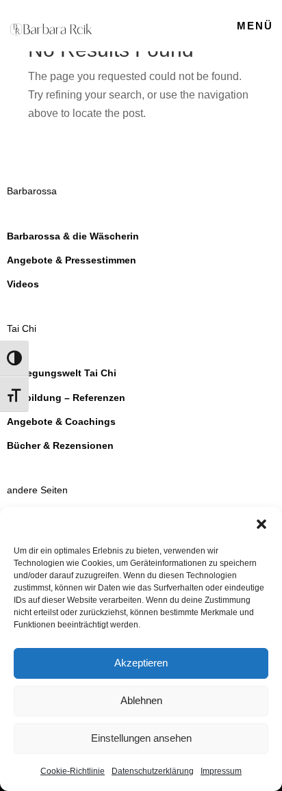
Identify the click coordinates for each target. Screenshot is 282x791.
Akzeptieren (141, 663)
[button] (261, 524)
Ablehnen (141, 700)
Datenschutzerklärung (153, 771)
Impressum (221, 771)
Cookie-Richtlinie (72, 771)
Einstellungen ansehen (141, 738)
